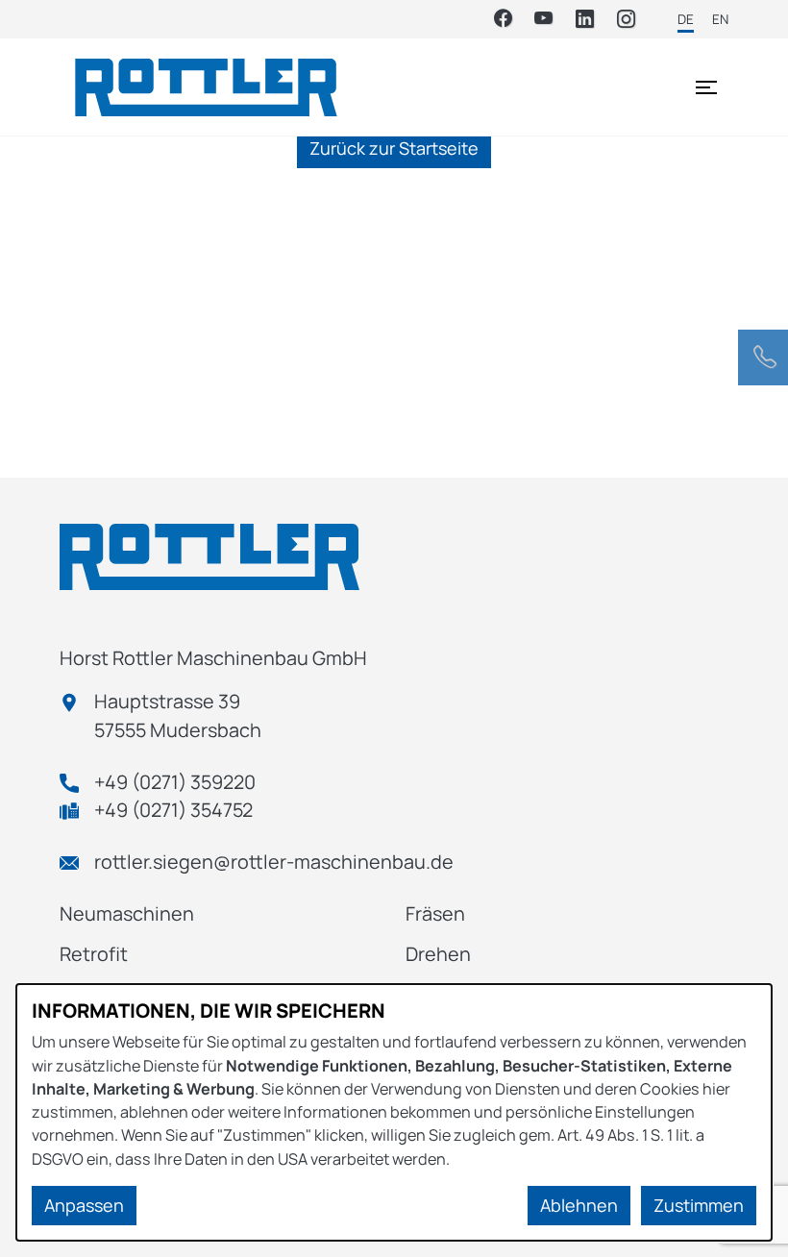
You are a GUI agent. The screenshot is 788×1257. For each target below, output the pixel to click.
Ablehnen (579, 1205)
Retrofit (94, 954)
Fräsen (435, 913)
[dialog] (394, 1112)
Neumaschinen (127, 913)
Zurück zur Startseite (394, 148)
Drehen (438, 954)
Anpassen (84, 1205)
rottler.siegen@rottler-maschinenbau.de (274, 862)
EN (720, 19)
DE (685, 19)
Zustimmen (698, 1205)
